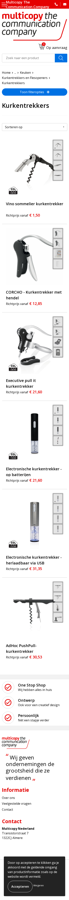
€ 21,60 (24, 391)
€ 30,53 (24, 657)
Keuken (25, 72)
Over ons (8, 798)
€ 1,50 (23, 215)
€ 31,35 (24, 568)
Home (6, 72)
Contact (7, 809)
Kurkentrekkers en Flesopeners (25, 78)
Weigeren (38, 885)
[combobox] (28, 58)
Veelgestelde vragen (16, 803)
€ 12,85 (24, 303)
